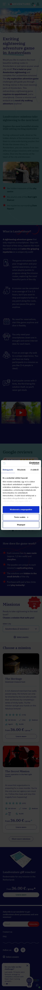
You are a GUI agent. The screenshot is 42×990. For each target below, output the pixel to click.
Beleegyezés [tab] (8, 470)
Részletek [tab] (21, 470)
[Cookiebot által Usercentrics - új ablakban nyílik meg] (29, 463)
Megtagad (21, 525)
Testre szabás (19, 517)
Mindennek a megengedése (21, 509)
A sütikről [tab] (34, 470)
